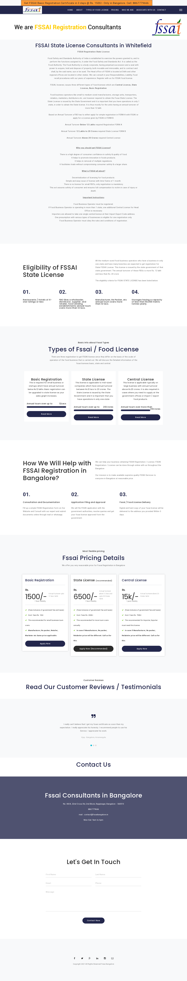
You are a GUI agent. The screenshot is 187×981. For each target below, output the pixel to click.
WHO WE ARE (128, 10)
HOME (67, 10)
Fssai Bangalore (107, 964)
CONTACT (161, 10)
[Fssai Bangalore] (32, 10)
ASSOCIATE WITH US (145, 10)
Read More (46, 414)
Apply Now (45, 643)
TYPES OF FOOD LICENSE (97, 10)
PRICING (115, 10)
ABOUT (79, 10)
